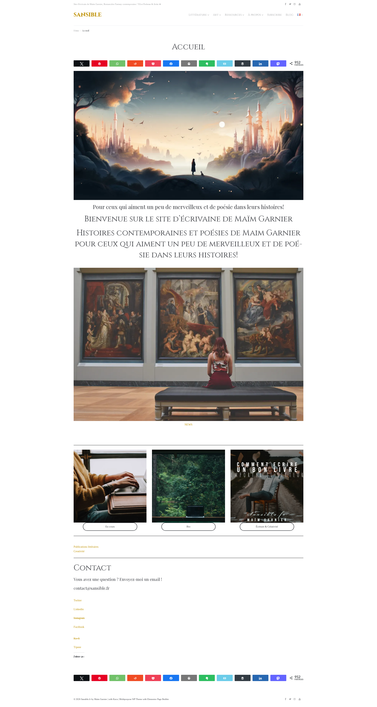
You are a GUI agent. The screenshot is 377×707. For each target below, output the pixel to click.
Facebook (79, 626)
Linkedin (79, 609)
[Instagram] (294, 4)
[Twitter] (290, 4)
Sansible (88, 14)
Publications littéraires (86, 546)
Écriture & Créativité (267, 526)
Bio (188, 526)
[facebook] (285, 4)
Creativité (79, 551)
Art (216, 15)
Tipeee (77, 647)
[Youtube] (300, 4)
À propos (254, 15)
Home (76, 30)
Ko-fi (77, 638)
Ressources (233, 15)
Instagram (79, 618)
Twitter (78, 600)
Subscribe (274, 15)
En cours (110, 526)
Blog (289, 15)
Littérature (198, 15)
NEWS (188, 424)
